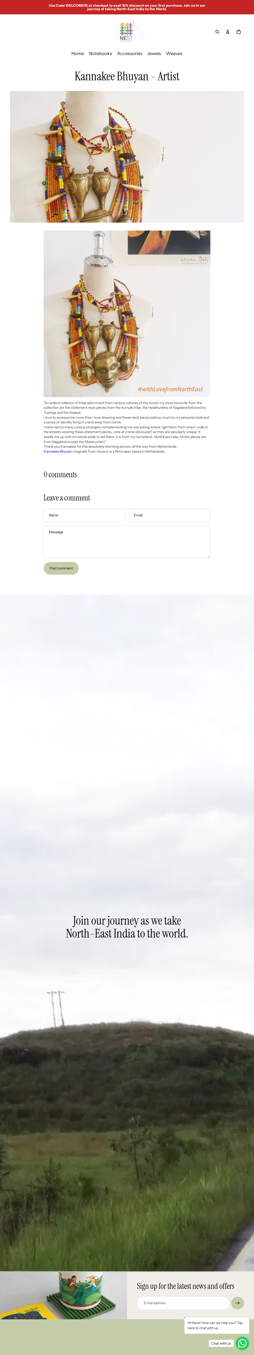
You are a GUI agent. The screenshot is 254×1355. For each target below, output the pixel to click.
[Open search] (217, 31)
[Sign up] (237, 1303)
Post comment (61, 568)
